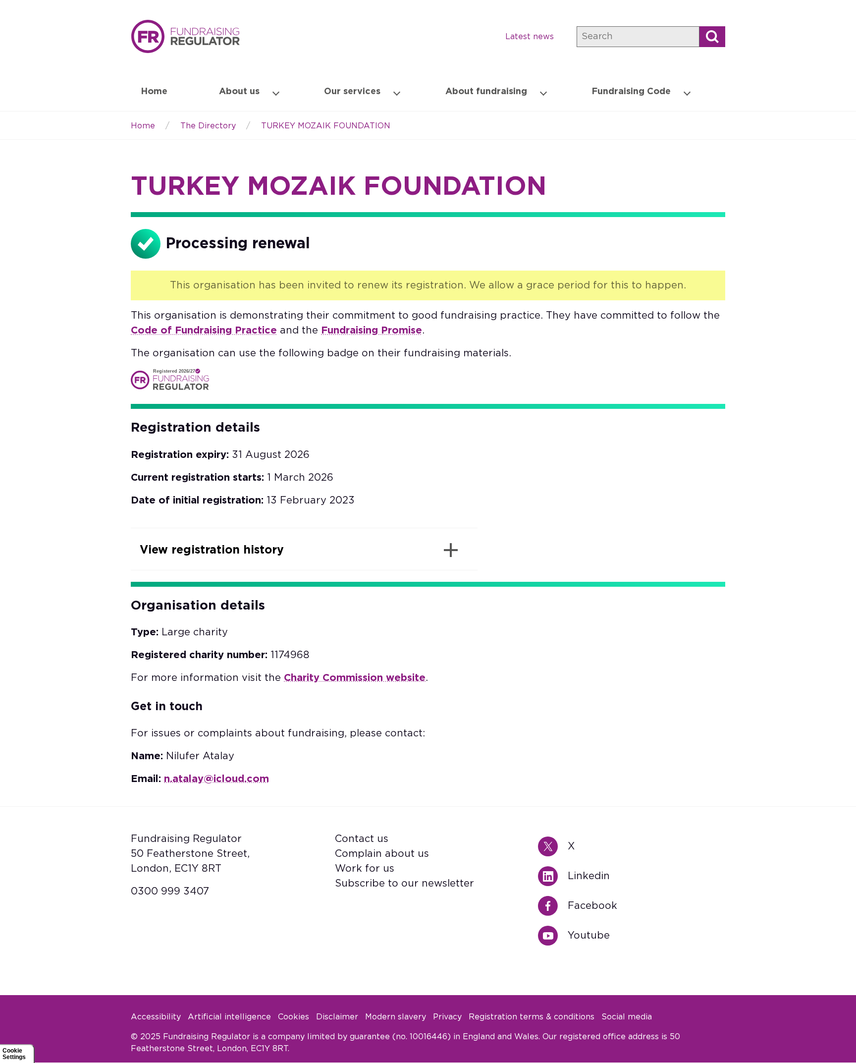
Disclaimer (337, 1017)
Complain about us (382, 854)
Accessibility (156, 1017)
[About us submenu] (275, 92)
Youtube (553, 936)
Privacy (447, 1017)
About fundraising (486, 91)
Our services (352, 91)
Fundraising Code (631, 91)
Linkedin (553, 876)
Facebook (553, 906)
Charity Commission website (355, 678)
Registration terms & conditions (531, 1017)
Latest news (529, 37)
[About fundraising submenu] (543, 92)
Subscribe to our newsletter (404, 884)
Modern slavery (395, 1017)
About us (239, 91)
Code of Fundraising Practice (204, 331)
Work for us (364, 869)
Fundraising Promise (371, 331)
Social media (626, 1017)
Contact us (361, 839)
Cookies (293, 1017)
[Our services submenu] (396, 92)
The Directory (208, 126)
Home (185, 36)
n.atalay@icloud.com (216, 779)
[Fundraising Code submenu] (687, 92)
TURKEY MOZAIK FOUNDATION (325, 126)
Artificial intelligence (229, 1017)
